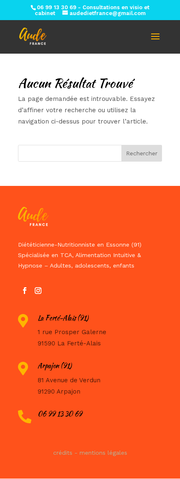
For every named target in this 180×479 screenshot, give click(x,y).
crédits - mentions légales (90, 452)
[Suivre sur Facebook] (24, 290)
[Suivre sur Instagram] (38, 290)
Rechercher (141, 153)
